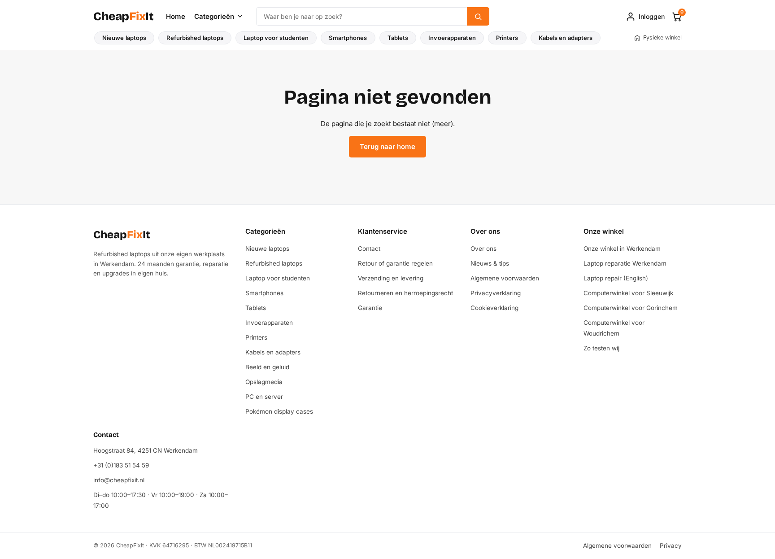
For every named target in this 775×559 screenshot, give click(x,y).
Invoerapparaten (452, 37)
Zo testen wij (601, 348)
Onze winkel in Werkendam (622, 248)
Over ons (485, 231)
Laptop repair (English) (615, 278)
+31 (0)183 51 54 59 (121, 465)
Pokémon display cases (279, 411)
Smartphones (348, 37)
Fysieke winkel (662, 37)
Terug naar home (387, 146)
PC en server (264, 396)
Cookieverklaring (494, 307)
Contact (369, 248)
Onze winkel (603, 231)
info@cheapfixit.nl (118, 480)
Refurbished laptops (194, 37)
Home (175, 16)
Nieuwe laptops (124, 37)
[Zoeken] (478, 16)
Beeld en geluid (267, 367)
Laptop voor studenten (276, 37)
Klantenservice (382, 231)
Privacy (671, 545)
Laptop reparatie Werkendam (624, 263)
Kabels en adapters (566, 37)
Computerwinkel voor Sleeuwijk (628, 293)
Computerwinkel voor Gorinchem (630, 307)
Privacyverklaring (495, 293)
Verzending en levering (390, 278)
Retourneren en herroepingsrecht (405, 293)
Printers (507, 37)
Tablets (398, 37)
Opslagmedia (264, 381)
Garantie (370, 307)
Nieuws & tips (489, 263)
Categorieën (214, 16)
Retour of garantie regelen (395, 263)
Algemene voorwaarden (504, 278)
